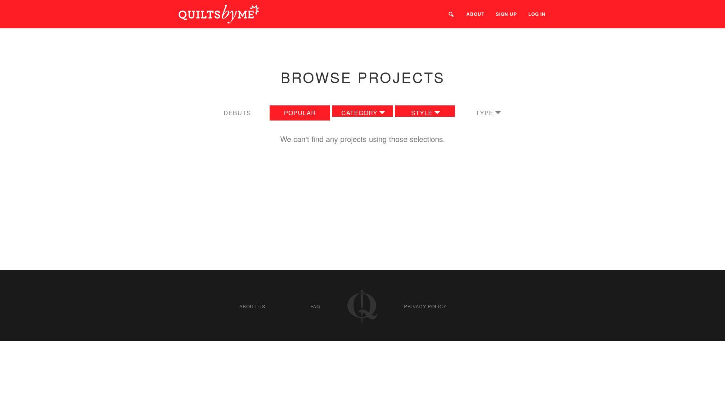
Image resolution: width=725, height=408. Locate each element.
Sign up (506, 14)
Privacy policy (425, 306)
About (475, 14)
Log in (537, 14)
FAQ (315, 306)
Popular (300, 112)
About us (252, 306)
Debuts (237, 112)
